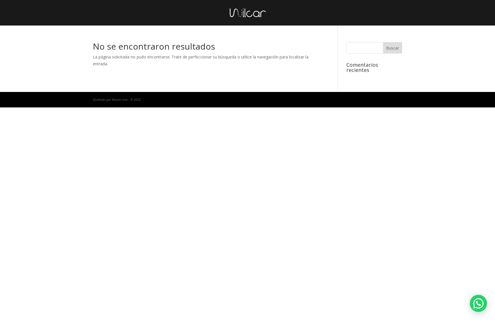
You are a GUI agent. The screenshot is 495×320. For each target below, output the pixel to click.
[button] (478, 303)
